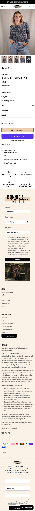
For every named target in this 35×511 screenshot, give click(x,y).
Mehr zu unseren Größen (8, 123)
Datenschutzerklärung (7, 323)
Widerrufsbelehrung (6, 326)
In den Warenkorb (17, 130)
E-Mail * (7, 228)
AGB (2, 321)
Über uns (3, 306)
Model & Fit (4, 110)
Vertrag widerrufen (9, 336)
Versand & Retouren (6, 329)
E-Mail (6, 491)
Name (6, 477)
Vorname (7, 207)
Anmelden (17, 260)
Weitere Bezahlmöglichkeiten (17, 140)
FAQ (2, 298)
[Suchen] (6, 6)
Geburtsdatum (9, 217)
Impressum (4, 318)
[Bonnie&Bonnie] (17, 6)
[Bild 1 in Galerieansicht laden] (17, 32)
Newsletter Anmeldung (7, 292)
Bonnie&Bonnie (8, 453)
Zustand (3, 115)
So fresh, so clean (5, 304)
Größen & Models (5, 301)
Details (3, 105)
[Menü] (2, 6)
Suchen (3, 295)
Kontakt (3, 332)
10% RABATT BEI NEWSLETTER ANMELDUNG (17, 2)
